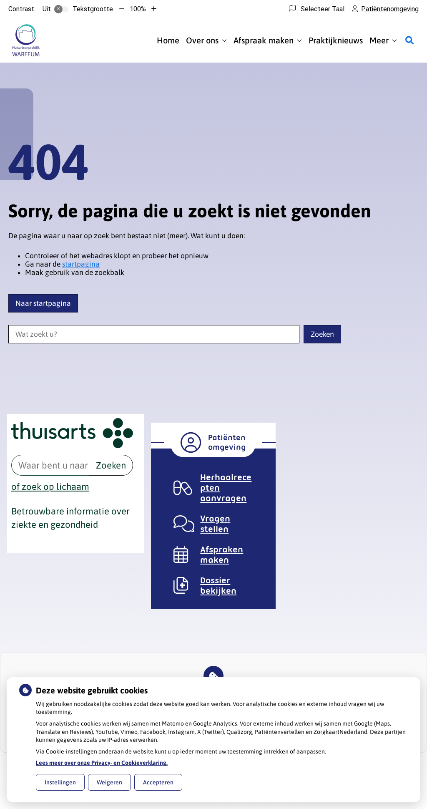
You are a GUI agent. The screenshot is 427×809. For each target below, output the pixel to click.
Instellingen (60, 782)
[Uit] (61, 9)
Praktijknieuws (336, 40)
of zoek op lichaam (50, 486)
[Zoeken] (409, 40)
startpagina (81, 264)
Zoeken (111, 465)
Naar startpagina (43, 303)
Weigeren (109, 782)
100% (138, 9)
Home (168, 40)
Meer (379, 40)
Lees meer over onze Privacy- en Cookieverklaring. (102, 762)
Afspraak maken (264, 40)
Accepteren (158, 782)
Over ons (202, 40)
